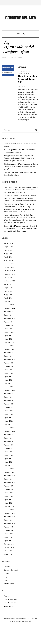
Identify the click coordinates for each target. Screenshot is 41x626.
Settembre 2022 (9, 400)
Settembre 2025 (9, 281)
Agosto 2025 (8, 284)
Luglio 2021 (8, 448)
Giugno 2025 (8, 291)
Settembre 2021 (9, 441)
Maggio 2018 (9, 554)
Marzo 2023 (8, 380)
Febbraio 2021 (9, 465)
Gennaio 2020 (9, 510)
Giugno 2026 (8, 250)
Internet (6, 573)
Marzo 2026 (8, 260)
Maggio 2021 (9, 455)
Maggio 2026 (9, 253)
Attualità (7, 566)
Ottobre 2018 (8, 551)
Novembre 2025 (9, 274)
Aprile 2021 (8, 458)
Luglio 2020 (8, 489)
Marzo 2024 (8, 339)
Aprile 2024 (8, 335)
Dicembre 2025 (9, 270)
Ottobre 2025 (8, 277)
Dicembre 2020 (9, 472)
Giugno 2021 (8, 451)
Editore (23, 86)
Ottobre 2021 (8, 438)
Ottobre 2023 (8, 356)
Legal (6, 577)
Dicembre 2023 (9, 349)
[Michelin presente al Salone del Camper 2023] (8, 70)
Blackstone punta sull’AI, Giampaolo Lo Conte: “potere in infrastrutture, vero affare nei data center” (21, 166)
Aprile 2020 (8, 499)
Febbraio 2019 (9, 544)
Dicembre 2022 (9, 390)
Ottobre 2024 (8, 315)
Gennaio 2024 (9, 346)
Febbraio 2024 (9, 342)
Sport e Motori (23, 73)
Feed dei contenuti (10, 599)
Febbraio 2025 (9, 301)
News (6, 580)
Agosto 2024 (8, 322)
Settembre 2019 (9, 523)
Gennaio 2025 (9, 305)
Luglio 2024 (8, 325)
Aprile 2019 (8, 540)
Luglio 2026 (8, 246)
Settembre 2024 (9, 318)
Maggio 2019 (9, 537)
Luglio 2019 (8, 530)
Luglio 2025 (8, 287)
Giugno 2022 (8, 410)
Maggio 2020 (9, 496)
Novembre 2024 (9, 311)
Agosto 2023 (8, 363)
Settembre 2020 (9, 482)
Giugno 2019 (8, 533)
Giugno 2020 (8, 492)
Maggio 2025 (9, 294)
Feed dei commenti (11, 603)
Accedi (6, 596)
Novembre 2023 (9, 352)
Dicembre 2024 (9, 308)
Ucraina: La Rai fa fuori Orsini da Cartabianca (20, 200)
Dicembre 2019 (9, 513)
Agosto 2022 (8, 404)
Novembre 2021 (9, 434)
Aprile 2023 (8, 376)
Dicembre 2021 (9, 431)
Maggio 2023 (9, 373)
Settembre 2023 (9, 359)
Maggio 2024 (9, 332)
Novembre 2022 (9, 393)
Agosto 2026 (8, 243)
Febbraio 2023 (9, 383)
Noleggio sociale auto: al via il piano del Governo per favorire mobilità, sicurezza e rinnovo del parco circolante (19, 158)
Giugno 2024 (8, 328)
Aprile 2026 (8, 257)
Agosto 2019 (8, 527)
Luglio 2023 (8, 366)
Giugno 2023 (8, 369)
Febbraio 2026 (9, 264)
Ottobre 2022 (8, 397)
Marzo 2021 (8, 462)
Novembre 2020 (9, 475)
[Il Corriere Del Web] (20, 18)
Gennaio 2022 (9, 428)
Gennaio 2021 (9, 469)
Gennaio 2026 (9, 267)
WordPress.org (9, 606)
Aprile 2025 (8, 298)
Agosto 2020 (8, 486)
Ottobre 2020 (8, 479)
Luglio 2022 (8, 407)
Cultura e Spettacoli (11, 570)
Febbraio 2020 (9, 506)
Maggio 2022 (9, 414)
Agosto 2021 (8, 445)
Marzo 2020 (8, 503)
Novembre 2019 (9, 516)
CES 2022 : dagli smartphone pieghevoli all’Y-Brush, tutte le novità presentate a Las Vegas (19, 209)
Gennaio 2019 (9, 547)
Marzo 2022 (8, 421)
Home (4, 58)
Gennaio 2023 (9, 387)
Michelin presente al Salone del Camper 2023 (27, 79)
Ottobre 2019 (8, 520)
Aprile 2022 (8, 417)
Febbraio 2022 (9, 424)
